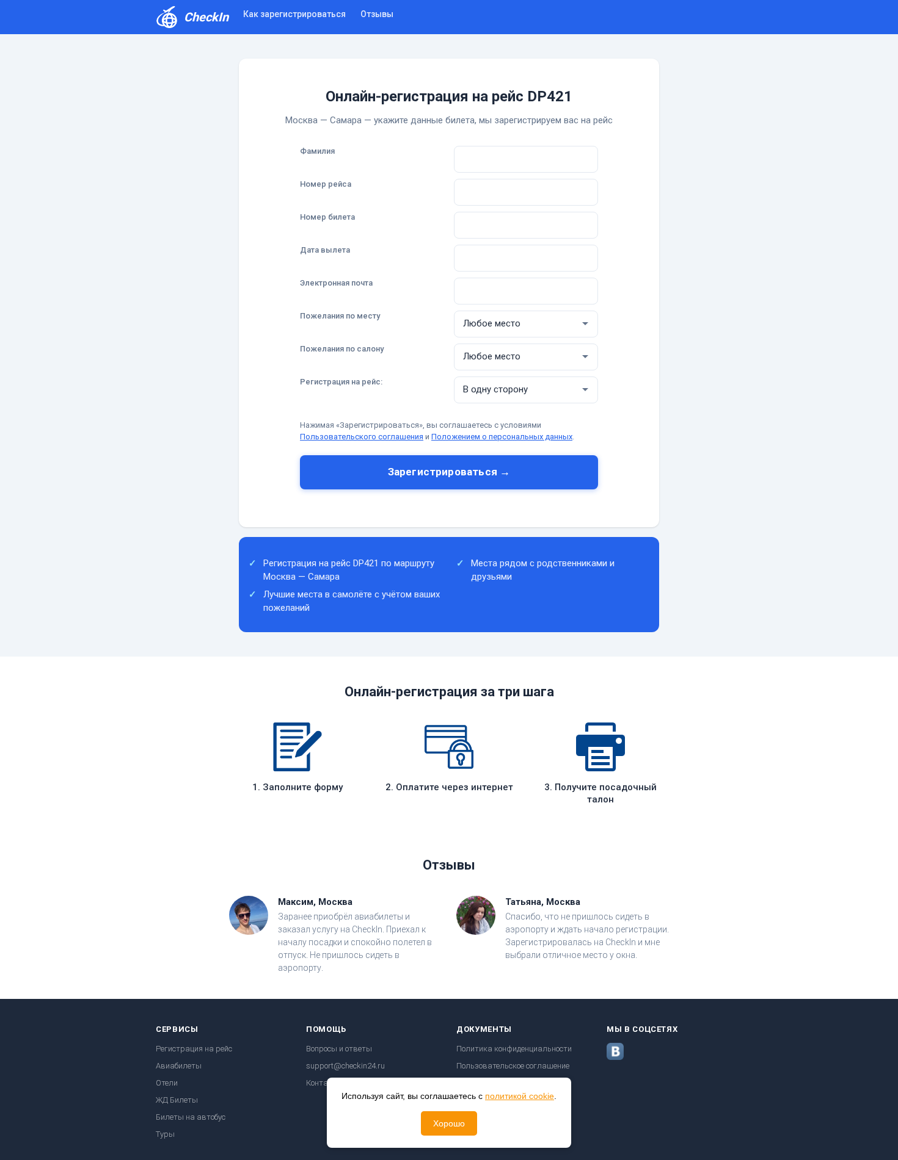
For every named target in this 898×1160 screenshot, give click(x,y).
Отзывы (376, 14)
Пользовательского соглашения (361, 436)
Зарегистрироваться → (449, 472)
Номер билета (327, 217)
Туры (165, 1134)
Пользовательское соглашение (512, 1065)
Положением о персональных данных (501, 436)
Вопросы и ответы (339, 1048)
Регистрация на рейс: (341, 381)
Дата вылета (325, 249)
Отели (167, 1082)
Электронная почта (336, 282)
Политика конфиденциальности (514, 1048)
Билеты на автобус (190, 1117)
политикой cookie (519, 1096)
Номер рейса (325, 184)
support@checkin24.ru (345, 1065)
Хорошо (449, 1123)
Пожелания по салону (342, 348)
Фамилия (317, 151)
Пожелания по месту (340, 315)
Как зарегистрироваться (294, 14)
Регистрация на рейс (194, 1048)
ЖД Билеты (177, 1099)
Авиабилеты (179, 1065)
